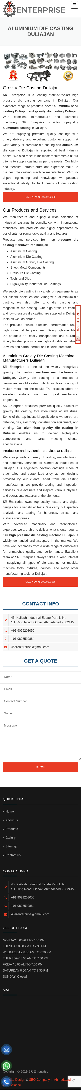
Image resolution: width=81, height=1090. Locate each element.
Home (9, 811)
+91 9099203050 (22, 630)
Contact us (13, 855)
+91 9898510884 (22, 639)
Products (11, 829)
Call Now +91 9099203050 (40, 197)
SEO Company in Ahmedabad (50, 1079)
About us (11, 820)
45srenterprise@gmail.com (30, 647)
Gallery (10, 837)
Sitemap (11, 846)
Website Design (14, 1079)
